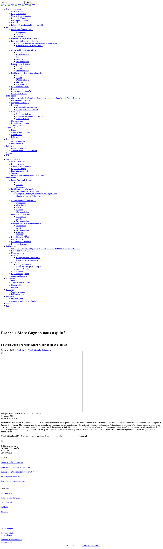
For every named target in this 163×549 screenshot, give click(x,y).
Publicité (4, 507)
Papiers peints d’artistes (10, 476)
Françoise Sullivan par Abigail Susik (15, 467)
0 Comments (47, 350)
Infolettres (21, 350)
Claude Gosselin (34, 350)
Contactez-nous (7, 528)
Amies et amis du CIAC (10, 498)
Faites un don (6, 493)
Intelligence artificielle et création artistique (18, 472)
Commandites (6, 502)
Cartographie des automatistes (13, 481)
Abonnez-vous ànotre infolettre (7, 534)
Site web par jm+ (91, 545)
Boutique (4, 511)
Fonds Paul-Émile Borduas (12, 463)
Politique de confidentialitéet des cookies (11, 541)
